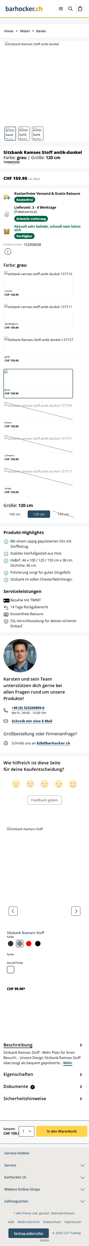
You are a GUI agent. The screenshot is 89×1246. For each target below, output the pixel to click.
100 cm (14, 514)
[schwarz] (37, 943)
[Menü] (61, 8)
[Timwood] (11, 162)
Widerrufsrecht (28, 1222)
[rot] (28, 943)
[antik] (10, 969)
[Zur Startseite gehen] (24, 8)
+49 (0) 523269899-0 (28, 707)
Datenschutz (52, 1222)
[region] (44, 911)
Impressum (73, 1222)
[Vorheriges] (13, 911)
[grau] (19, 943)
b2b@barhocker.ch (53, 743)
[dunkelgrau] (10, 943)
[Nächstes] (75, 911)
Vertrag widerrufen (28, 1233)
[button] (7, 251)
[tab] (43, 1054)
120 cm (38, 514)
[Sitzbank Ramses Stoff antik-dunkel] (44, 82)
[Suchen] (70, 8)
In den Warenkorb (62, 1131)
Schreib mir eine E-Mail (32, 721)
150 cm (65, 514)
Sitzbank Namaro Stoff (25, 932)
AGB (11, 1222)
